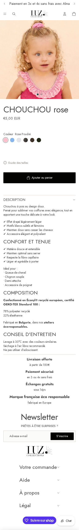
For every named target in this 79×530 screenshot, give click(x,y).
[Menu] (5, 14)
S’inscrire (62, 436)
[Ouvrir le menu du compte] (64, 13)
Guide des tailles (18, 163)
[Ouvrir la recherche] (14, 13)
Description (14, 199)
